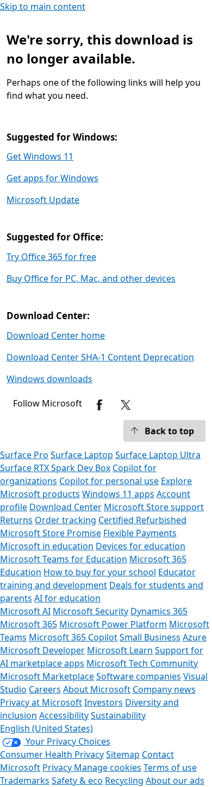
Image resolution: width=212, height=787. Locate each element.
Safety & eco (77, 780)
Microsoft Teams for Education (63, 559)
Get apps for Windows (52, 178)
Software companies (138, 676)
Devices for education (140, 546)
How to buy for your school (99, 572)
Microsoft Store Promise (50, 533)
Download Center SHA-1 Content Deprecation (100, 357)
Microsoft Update (43, 200)
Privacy (58, 767)
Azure (195, 637)
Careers (45, 689)
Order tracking (65, 520)
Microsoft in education (46, 546)
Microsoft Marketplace (47, 676)
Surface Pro (24, 455)
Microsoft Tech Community (142, 663)
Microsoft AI (25, 611)
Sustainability (118, 715)
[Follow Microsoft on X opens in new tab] (125, 405)
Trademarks (24, 780)
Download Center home (56, 335)
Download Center (65, 507)
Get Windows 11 (40, 156)
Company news (164, 689)
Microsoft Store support (154, 507)
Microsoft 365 (28, 624)
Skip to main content (42, 6)
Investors (103, 702)
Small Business (150, 637)
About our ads (175, 780)
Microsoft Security (90, 611)
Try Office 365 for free (51, 257)
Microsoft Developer (42, 650)
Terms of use (170, 767)
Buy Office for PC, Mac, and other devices (91, 278)
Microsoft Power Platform (113, 624)
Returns (16, 520)
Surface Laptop (82, 455)
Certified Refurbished (142, 520)
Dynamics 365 (159, 611)
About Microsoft (96, 689)
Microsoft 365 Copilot (73, 637)
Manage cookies (107, 767)
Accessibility (64, 715)
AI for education (67, 598)
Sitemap (123, 754)
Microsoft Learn (120, 650)
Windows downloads (49, 379)
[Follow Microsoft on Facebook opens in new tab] (99, 405)
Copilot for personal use (109, 481)
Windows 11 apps (118, 494)
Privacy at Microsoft (41, 702)
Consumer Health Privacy (52, 754)
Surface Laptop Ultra (158, 455)
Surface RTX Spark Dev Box (55, 468)
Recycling (124, 780)
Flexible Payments (140, 533)
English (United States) (46, 728)
